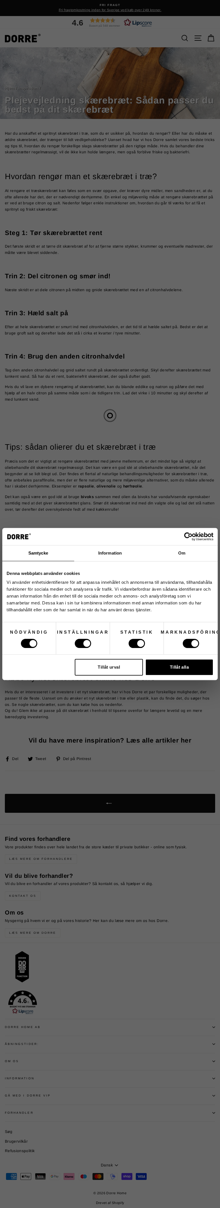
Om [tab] (181, 553)
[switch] (83, 643)
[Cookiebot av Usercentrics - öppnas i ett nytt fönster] (188, 536)
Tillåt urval (109, 667)
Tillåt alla (179, 667)
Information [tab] (110, 553)
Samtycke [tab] (38, 553)
